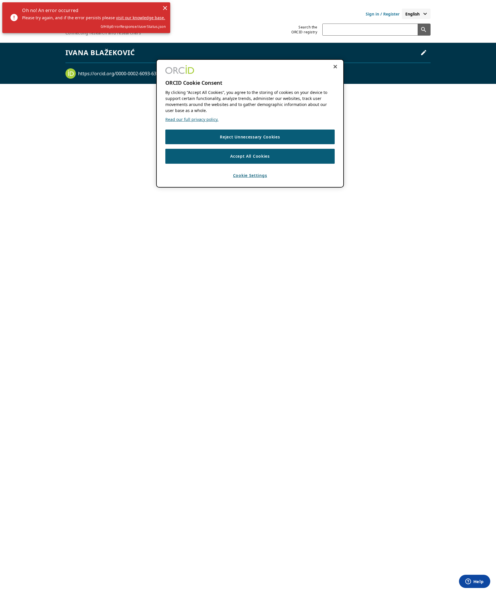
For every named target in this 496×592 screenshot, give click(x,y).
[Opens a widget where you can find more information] (474, 582)
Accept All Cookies (250, 156)
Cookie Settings (250, 175)
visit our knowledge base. (140, 17)
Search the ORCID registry (304, 29)
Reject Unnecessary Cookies (250, 137)
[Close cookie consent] (335, 66)
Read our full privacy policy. (191, 119)
